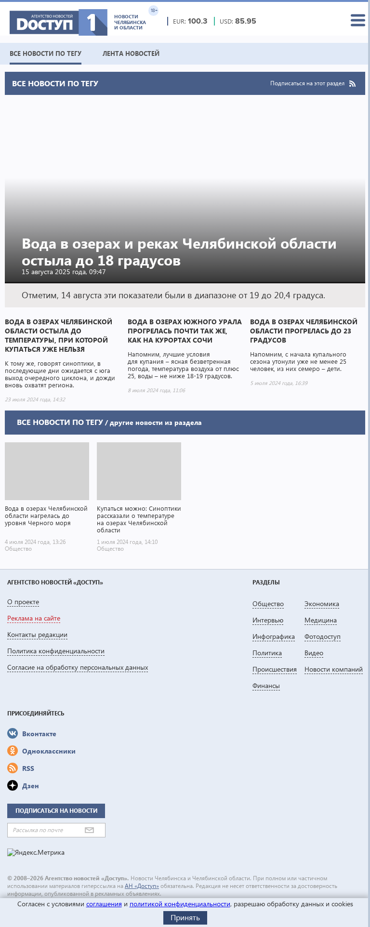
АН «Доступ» (142, 885)
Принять (185, 917)
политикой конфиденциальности (180, 903)
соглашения (104, 903)
